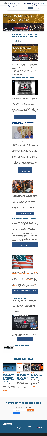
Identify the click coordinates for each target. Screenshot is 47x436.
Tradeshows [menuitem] (29, 426)
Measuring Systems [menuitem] (20, 428)
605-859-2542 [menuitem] (33, 0)
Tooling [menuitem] (18, 429)
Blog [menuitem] (28, 427)
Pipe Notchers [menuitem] (19, 426)
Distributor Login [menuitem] (39, 0)
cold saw (33, 284)
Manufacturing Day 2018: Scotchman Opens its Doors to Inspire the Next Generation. (23, 377)
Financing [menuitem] (29, 425)
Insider (16, 40)
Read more (16, 348)
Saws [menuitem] (18, 425)
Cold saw (4, 372)
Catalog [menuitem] (29, 0)
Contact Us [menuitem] (41, 3)
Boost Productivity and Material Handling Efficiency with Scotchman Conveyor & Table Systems (9, 378)
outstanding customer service (30, 307)
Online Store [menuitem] (25, 0)
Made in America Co (29, 279)
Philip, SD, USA (40, 425)
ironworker (15, 285)
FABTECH (29, 200)
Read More (5, 390)
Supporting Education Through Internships (36, 375)
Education (19, 372)
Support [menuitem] (29, 429)
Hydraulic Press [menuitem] (19, 427)
